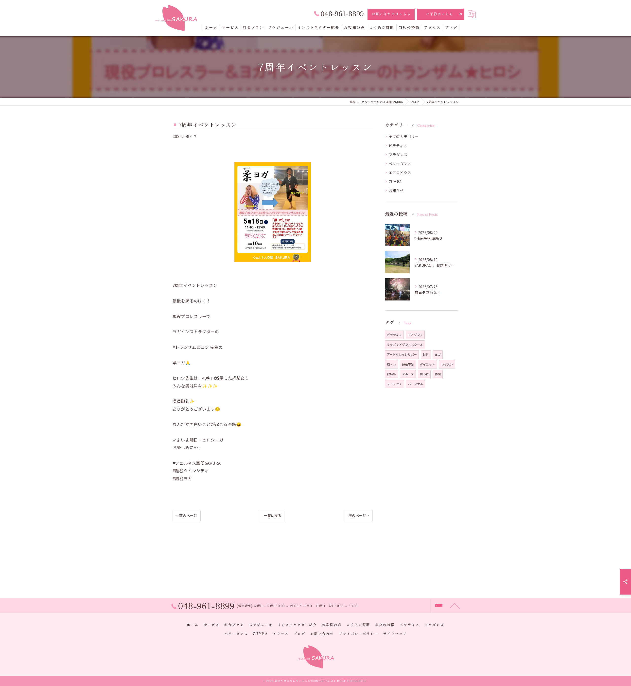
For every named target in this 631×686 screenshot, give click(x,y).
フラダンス (398, 154)
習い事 (391, 374)
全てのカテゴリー (404, 136)
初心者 (424, 374)
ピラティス (398, 145)
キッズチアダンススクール (405, 344)
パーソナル (415, 384)
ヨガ (438, 354)
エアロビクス (400, 172)
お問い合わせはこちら (391, 13)
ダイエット (427, 364)
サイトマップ (395, 633)
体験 (438, 374)
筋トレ (391, 364)
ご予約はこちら (439, 13)
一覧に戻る (272, 515)
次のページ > (359, 515)
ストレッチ (394, 384)
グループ (408, 374)
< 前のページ (186, 515)
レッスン (447, 364)
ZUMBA (395, 181)
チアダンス (415, 335)
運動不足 (408, 364)
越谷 (426, 354)
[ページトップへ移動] (455, 606)
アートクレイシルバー (402, 354)
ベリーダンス (400, 163)
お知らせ (396, 190)
